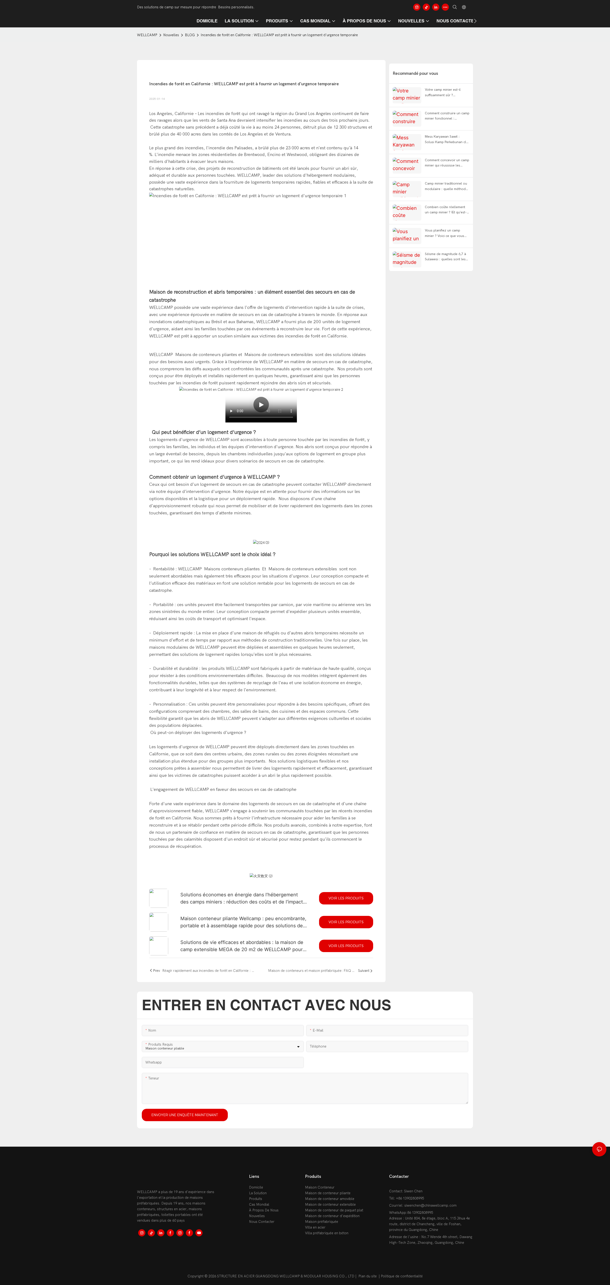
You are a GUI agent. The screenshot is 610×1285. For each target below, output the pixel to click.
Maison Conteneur (320, 1187)
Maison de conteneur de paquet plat (334, 1210)
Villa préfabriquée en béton (326, 1233)
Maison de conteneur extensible (330, 1204)
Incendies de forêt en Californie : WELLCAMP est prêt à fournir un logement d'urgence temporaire (279, 35)
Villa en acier (315, 1227)
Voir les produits (346, 898)
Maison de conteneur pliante (328, 1193)
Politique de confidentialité (402, 1276)
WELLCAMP (147, 35)
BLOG (190, 35)
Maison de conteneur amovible (329, 1199)
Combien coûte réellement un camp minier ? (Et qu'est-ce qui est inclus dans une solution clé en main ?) (446, 210)
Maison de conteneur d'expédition (332, 1216)
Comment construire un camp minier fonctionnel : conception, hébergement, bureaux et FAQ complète (447, 116)
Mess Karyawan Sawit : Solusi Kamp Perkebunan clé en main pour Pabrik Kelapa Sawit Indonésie (446, 140)
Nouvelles (171, 35)
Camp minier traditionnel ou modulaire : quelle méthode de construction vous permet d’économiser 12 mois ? (446, 186)
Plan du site (367, 1276)
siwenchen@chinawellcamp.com (430, 1205)
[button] (475, 21)
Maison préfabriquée (321, 1222)
